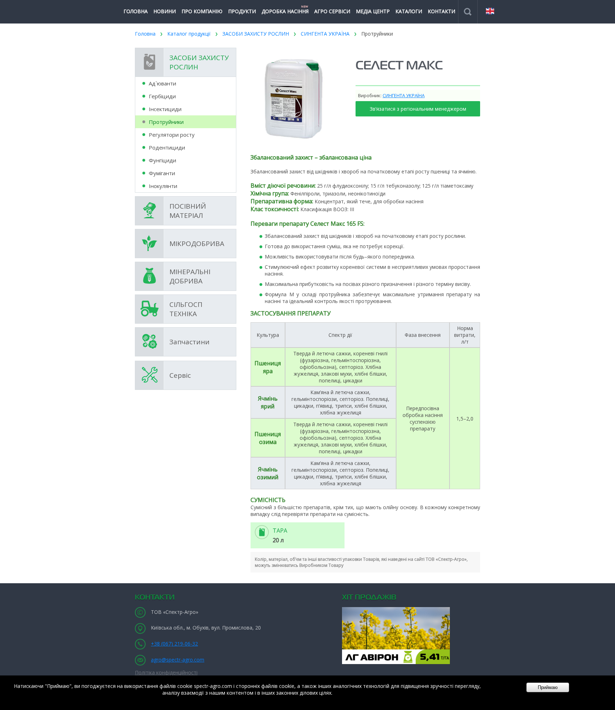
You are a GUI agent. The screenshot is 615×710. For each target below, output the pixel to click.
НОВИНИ (164, 11)
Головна (145, 33)
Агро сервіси (332, 11)
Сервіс (180, 375)
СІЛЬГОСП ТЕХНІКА (186, 309)
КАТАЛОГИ (408, 11)
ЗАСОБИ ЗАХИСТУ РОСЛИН (255, 33)
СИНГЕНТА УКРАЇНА (325, 33)
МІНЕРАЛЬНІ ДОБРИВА (189, 276)
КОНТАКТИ (441, 11)
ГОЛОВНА (135, 11)
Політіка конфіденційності (166, 672)
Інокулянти (163, 185)
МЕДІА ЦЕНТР (373, 11)
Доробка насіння (285, 9)
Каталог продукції (189, 33)
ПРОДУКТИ (242, 11)
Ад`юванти (162, 83)
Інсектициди (165, 109)
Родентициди (167, 147)
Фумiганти (162, 173)
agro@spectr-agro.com (177, 659)
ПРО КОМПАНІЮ (202, 11)
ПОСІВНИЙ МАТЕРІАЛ (187, 211)
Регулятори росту (172, 134)
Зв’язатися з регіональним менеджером (418, 108)
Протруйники (377, 33)
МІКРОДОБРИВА (196, 243)
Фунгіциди (162, 160)
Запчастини (189, 341)
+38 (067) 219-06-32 (174, 643)
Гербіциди (162, 96)
